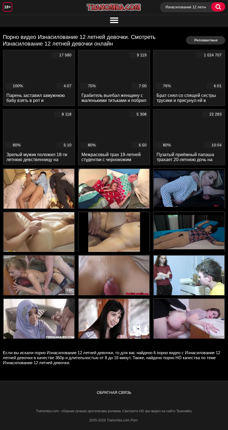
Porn (134, 420)
